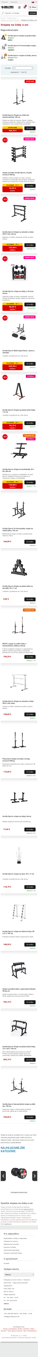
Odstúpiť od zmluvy (11, 1241)
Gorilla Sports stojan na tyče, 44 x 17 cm (18, 874)
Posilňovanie (11, 18)
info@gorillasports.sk (11, 1316)
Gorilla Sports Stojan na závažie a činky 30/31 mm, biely (18, 702)
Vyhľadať (32, 13)
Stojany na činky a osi (29, 20)
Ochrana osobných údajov (13, 1253)
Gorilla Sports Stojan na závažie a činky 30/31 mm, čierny (18, 233)
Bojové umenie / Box (19, 1331)
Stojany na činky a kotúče (10, 20)
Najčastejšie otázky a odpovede (15, 1238)
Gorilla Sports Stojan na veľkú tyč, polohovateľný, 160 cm (15, 116)
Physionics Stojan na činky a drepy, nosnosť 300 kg (16, 760)
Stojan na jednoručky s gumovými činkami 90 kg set (18, 990)
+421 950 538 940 (10, 1313)
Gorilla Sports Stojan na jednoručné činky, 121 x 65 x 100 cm (18, 1048)
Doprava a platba (10, 1247)
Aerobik (26, 1329)
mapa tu (6, 1303)
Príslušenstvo (32, 1331)
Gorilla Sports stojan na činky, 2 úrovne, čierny (18, 292)
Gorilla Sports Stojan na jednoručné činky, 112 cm (18, 411)
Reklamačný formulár (11, 1244)
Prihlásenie (4, 2)
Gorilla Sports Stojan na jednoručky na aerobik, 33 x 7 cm (17, 587)
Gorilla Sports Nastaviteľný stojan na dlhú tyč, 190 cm (18, 1105)
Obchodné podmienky (11, 1250)
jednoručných (28, 1209)
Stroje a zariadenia (10, 1329)
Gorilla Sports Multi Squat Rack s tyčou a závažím (18, 352)
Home (3, 18)
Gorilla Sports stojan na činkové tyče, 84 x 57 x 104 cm (18, 932)
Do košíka (30, 128)
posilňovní (7, 1224)
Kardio (20, 1329)
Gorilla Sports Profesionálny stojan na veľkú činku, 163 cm (17, 530)
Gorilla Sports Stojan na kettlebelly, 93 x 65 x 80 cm (18, 470)
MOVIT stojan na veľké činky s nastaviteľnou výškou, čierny (14, 645)
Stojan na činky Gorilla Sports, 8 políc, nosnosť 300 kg (17, 174)
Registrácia (14, 2)
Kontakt (6, 1263)
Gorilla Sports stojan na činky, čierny (16, 816)
